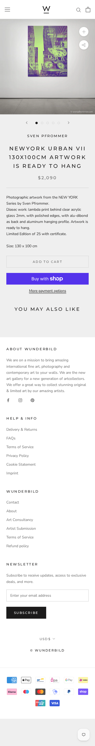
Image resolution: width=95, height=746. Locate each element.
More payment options (47, 290)
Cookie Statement (21, 464)
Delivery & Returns (21, 429)
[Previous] (26, 123)
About (11, 511)
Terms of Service (20, 447)
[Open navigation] (7, 10)
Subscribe (26, 613)
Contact (12, 502)
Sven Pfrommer (47, 136)
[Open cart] (88, 9)
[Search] (78, 9)
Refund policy (17, 546)
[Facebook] (8, 400)
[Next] (68, 123)
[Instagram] (20, 400)
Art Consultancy (19, 519)
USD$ (45, 639)
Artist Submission (21, 528)
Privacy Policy (17, 455)
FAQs (11, 438)
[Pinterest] (32, 400)
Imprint (12, 473)
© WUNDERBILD (47, 650)
